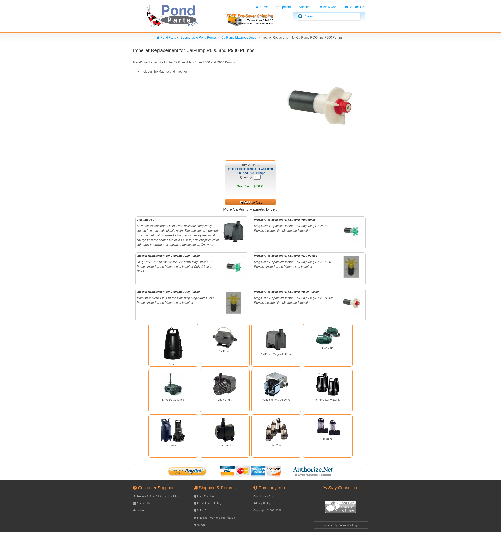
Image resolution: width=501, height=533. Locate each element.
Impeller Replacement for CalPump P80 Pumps (285, 219)
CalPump (224, 351)
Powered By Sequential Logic (341, 525)
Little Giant (225, 399)
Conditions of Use (264, 496)
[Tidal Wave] (276, 430)
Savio (173, 445)
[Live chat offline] (340, 512)
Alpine (173, 364)
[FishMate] (328, 336)
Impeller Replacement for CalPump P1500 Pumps (286, 291)
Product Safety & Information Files (157, 496)
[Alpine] (173, 344)
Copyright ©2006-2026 (267, 510)
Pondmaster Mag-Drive (276, 399)
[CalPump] (225, 337)
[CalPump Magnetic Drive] (276, 339)
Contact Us (356, 7)
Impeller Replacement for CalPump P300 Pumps (168, 291)
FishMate (327, 348)
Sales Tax (202, 510)
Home (263, 7)
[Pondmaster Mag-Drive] (276, 384)
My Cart (201, 524)
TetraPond (224, 445)
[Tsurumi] (328, 427)
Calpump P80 (145, 219)
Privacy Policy (261, 503)
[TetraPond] (225, 430)
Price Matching (205, 496)
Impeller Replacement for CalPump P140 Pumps (168, 255)
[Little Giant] (225, 384)
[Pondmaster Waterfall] (328, 384)
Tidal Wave (276, 445)
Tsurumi (328, 439)
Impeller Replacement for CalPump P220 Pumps (285, 255)
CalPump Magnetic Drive (276, 354)
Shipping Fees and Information (215, 517)
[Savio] (173, 430)
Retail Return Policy (208, 503)
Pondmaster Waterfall (327, 399)
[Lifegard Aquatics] (173, 384)
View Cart (329, 7)
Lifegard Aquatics (173, 399)
